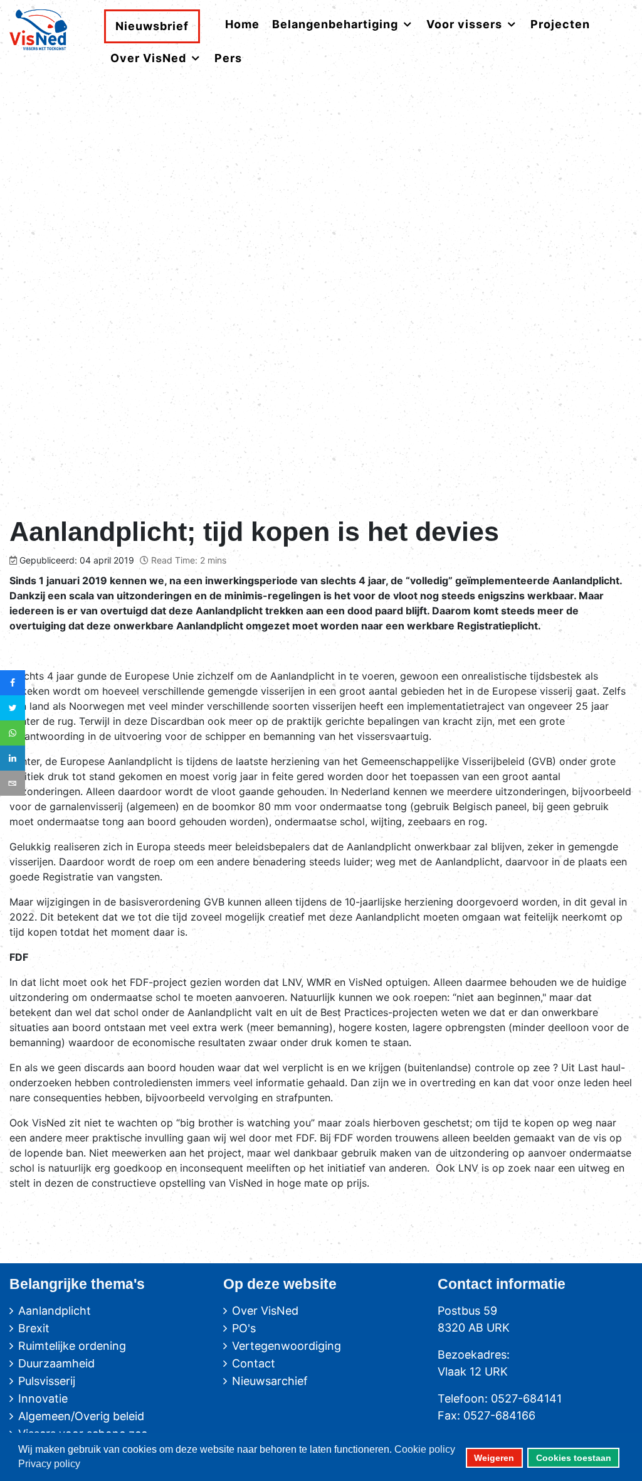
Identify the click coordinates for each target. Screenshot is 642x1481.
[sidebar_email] (12, 783)
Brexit (34, 1328)
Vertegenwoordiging (286, 1345)
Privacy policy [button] (49, 1463)
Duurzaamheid (56, 1363)
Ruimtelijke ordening (72, 1345)
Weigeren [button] (494, 1458)
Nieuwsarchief (270, 1380)
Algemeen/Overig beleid (81, 1416)
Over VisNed (265, 1310)
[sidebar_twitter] (12, 707)
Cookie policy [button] (424, 1449)
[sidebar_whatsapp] (12, 733)
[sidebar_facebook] (12, 682)
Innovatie (43, 1398)
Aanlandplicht (54, 1310)
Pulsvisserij (46, 1380)
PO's (244, 1328)
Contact (253, 1363)
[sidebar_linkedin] (12, 758)
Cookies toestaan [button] (573, 1458)
